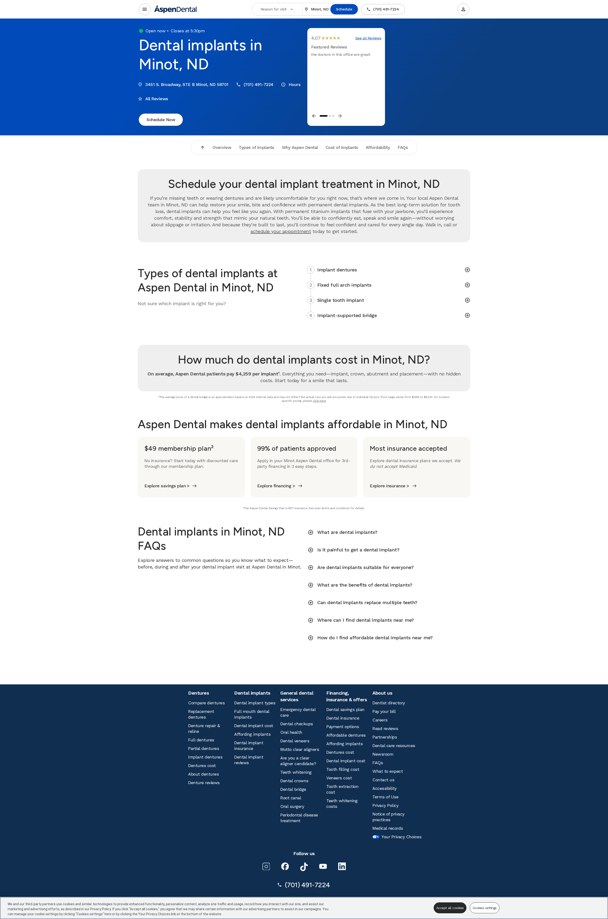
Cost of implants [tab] (342, 147)
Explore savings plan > (166, 485)
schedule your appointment (281, 231)
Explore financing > (276, 485)
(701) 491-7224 (386, 9)
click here (319, 401)
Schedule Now (161, 119)
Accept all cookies (450, 908)
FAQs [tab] (403, 147)
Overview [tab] (222, 147)
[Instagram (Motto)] (266, 866)
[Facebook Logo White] (285, 866)
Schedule (344, 9)
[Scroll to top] (202, 147)
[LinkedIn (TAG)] (342, 866)
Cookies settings (485, 908)
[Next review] (340, 116)
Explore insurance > (389, 485)
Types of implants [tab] (256, 147)
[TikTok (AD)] (304, 867)
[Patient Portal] (463, 9)
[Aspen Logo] (175, 9)
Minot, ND (320, 9)
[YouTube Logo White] (323, 866)
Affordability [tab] (378, 147)
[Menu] (145, 9)
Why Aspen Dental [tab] (300, 147)
